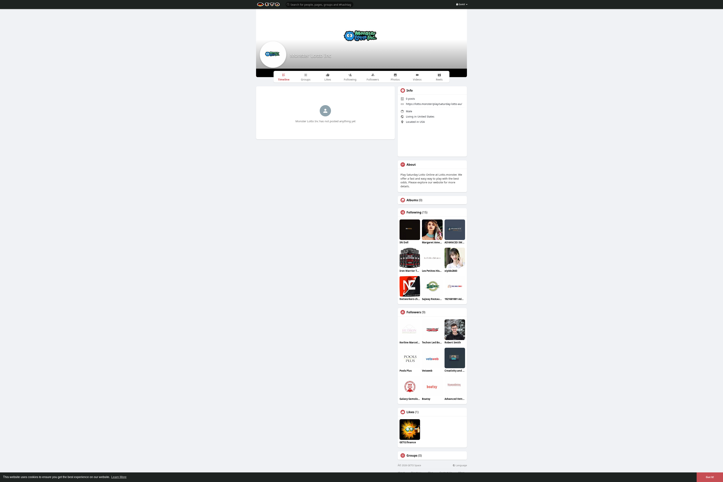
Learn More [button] (119, 477)
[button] (319, 4)
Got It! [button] (710, 477)
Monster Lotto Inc (310, 55)
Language (461, 465)
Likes (410, 412)
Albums (412, 200)
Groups (411, 455)
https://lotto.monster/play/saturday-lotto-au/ (434, 104)
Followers (413, 312)
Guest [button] (462, 4)
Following (413, 212)
